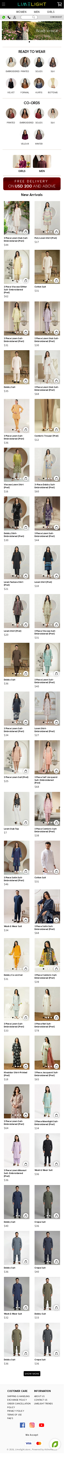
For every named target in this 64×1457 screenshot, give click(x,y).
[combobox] (29, 17)
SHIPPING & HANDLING (18, 1396)
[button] (29, 41)
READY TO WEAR (32, 52)
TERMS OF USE (14, 1415)
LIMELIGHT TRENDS (43, 1404)
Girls (50, 12)
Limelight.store (22, 1449)
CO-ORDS (32, 103)
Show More (32, 1374)
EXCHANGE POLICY (17, 1400)
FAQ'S (10, 1418)
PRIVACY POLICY (15, 1411)
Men (37, 12)
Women (21, 12)
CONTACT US (40, 1400)
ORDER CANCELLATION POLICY (19, 1406)
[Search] (33, 17)
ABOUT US (39, 1396)
